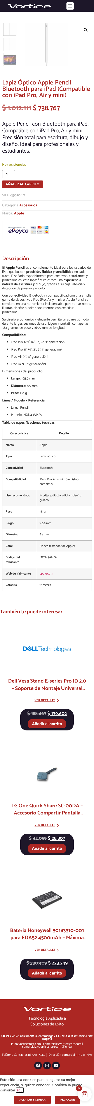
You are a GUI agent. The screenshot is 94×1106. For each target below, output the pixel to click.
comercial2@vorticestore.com (41, 1046)
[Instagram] (47, 1065)
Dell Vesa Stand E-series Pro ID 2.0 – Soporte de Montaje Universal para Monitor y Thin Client (47, 688)
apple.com (46, 573)
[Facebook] (38, 1065)
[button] (70, 6)
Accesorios (28, 205)
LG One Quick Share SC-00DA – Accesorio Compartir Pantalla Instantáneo (47, 813)
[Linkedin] (56, 1065)
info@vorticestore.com (26, 1044)
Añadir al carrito (22, 184)
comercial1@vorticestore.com (62, 1044)
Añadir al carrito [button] (47, 724)
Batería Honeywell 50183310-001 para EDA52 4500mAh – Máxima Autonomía (47, 937)
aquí (19, 1090)
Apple (19, 213)
